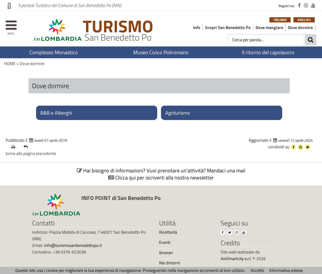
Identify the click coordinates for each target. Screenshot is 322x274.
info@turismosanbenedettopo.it (73, 245)
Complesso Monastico (53, 52)
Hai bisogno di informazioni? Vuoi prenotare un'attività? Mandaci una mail (163, 170)
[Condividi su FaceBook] (293, 147)
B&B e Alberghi (56, 112)
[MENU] (11, 23)
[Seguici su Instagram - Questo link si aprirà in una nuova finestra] (306, 5)
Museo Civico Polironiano (161, 52)
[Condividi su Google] (300, 147)
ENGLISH (303, 19)
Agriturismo (177, 112)
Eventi (164, 242)
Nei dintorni (169, 263)
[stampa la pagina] (15, 147)
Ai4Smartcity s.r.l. (236, 258)
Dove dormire (300, 27)
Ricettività (168, 232)
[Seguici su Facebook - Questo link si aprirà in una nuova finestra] (299, 5)
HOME (10, 63)
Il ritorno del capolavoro (268, 52)
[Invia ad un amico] (28, 147)
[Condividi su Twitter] (307, 147)
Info (196, 27)
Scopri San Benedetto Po (228, 27)
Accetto (257, 270)
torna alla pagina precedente (31, 153)
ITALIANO (280, 19)
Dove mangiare (269, 27)
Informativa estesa (286, 270)
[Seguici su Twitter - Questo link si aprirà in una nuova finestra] (229, 232)
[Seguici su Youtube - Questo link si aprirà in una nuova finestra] (313, 5)
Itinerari (166, 252)
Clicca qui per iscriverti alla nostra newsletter (164, 177)
